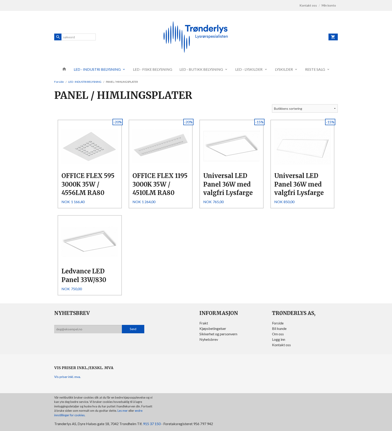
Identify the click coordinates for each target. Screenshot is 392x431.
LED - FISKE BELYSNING (152, 69)
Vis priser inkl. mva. (67, 377)
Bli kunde (279, 328)
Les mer (123, 410)
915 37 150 (152, 423)
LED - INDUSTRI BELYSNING (97, 69)
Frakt (203, 323)
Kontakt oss (281, 345)
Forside (59, 81)
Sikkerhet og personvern (218, 334)
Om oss (278, 334)
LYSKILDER (284, 69)
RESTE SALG (315, 69)
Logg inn (278, 339)
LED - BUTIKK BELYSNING (201, 69)
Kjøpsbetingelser (212, 328)
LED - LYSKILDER (248, 69)
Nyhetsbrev (208, 339)
